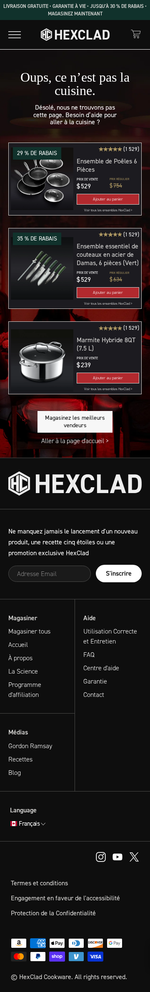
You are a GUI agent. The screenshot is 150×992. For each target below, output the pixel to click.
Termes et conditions (39, 883)
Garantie (95, 681)
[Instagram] (117, 857)
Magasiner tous (29, 631)
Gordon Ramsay (30, 745)
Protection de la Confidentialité (53, 913)
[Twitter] (134, 857)
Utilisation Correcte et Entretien (110, 636)
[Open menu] (14, 34)
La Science (23, 671)
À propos (20, 658)
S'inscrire (119, 573)
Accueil (18, 644)
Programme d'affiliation (24, 689)
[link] (108, 210)
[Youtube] (101, 857)
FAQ (89, 654)
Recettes (20, 759)
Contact (93, 694)
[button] (42, 179)
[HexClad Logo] (75, 35)
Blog (14, 772)
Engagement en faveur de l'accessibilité (65, 898)
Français (29, 824)
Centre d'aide (101, 668)
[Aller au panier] (136, 34)
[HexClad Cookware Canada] (75, 483)
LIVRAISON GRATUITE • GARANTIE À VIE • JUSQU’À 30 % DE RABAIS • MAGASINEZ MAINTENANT (75, 10)
